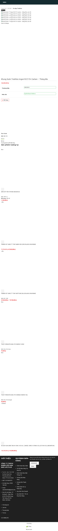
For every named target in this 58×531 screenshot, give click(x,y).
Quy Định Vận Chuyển (22, 491)
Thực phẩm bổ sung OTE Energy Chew (12, 344)
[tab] (2, 138)
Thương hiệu (5, 510)
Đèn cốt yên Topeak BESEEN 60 (10, 191)
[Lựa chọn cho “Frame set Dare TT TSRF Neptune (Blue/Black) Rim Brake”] (2, 291)
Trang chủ (3, 8)
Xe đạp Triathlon (17, 8)
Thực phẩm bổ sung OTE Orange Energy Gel (14, 395)
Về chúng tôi (5, 505)
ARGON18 (26, 87)
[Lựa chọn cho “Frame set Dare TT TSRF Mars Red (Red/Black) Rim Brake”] (2, 242)
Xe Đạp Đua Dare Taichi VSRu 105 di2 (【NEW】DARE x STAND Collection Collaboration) (27, 445)
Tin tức (4, 513)
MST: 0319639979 (7, 480)
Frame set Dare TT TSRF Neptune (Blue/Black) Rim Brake (18, 293)
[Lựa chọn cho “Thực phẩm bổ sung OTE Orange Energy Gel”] (2, 392)
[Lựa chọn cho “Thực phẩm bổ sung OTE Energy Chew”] (2, 341)
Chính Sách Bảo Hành (22, 465)
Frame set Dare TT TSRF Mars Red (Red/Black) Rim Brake (18, 244)
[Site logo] (29, 2)
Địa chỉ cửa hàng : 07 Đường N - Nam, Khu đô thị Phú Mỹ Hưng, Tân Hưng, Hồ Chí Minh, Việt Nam (7, 496)
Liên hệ (4, 507)
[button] (2, 189)
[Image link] (35, 470)
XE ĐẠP (9, 8)
